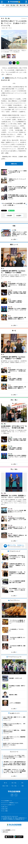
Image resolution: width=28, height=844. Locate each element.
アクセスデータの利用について (8, 804)
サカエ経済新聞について (7, 800)
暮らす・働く (22, 5)
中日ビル (10, 27)
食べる (7, 5)
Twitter (16, 795)
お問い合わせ (5, 806)
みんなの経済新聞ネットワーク (14, 825)
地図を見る (14, 163)
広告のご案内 (5, 808)
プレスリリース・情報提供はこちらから (10, 802)
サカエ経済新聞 (13, 2)
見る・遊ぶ (13, 5)
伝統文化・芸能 (4, 27)
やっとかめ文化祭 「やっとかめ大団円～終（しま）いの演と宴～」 (13, 204)
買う (18, 5)
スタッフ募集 (5, 810)
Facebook (12, 795)
